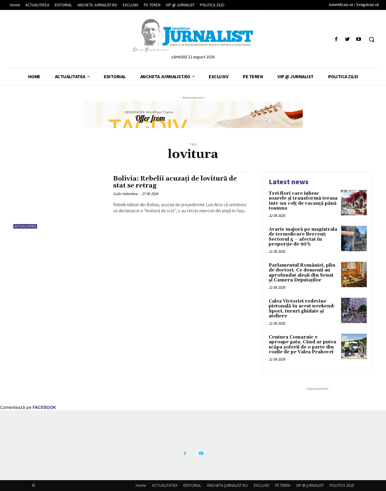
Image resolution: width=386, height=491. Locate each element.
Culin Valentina (125, 193)
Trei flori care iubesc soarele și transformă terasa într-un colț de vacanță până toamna (303, 201)
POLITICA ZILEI (342, 485)
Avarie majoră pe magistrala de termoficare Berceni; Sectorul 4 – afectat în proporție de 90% (303, 236)
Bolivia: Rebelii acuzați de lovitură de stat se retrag (175, 182)
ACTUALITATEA (25, 226)
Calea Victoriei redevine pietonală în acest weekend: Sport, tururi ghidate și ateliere (302, 308)
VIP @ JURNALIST (310, 485)
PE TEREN (282, 485)
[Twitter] (347, 39)
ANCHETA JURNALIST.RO (227, 485)
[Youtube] (359, 39)
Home (141, 485)
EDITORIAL (192, 485)
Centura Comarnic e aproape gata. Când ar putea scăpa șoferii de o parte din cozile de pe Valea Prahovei (302, 344)
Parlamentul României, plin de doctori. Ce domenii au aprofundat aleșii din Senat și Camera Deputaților (302, 272)
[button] (371, 39)
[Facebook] (336, 39)
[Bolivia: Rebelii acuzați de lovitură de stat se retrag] (60, 200)
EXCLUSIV (261, 485)
